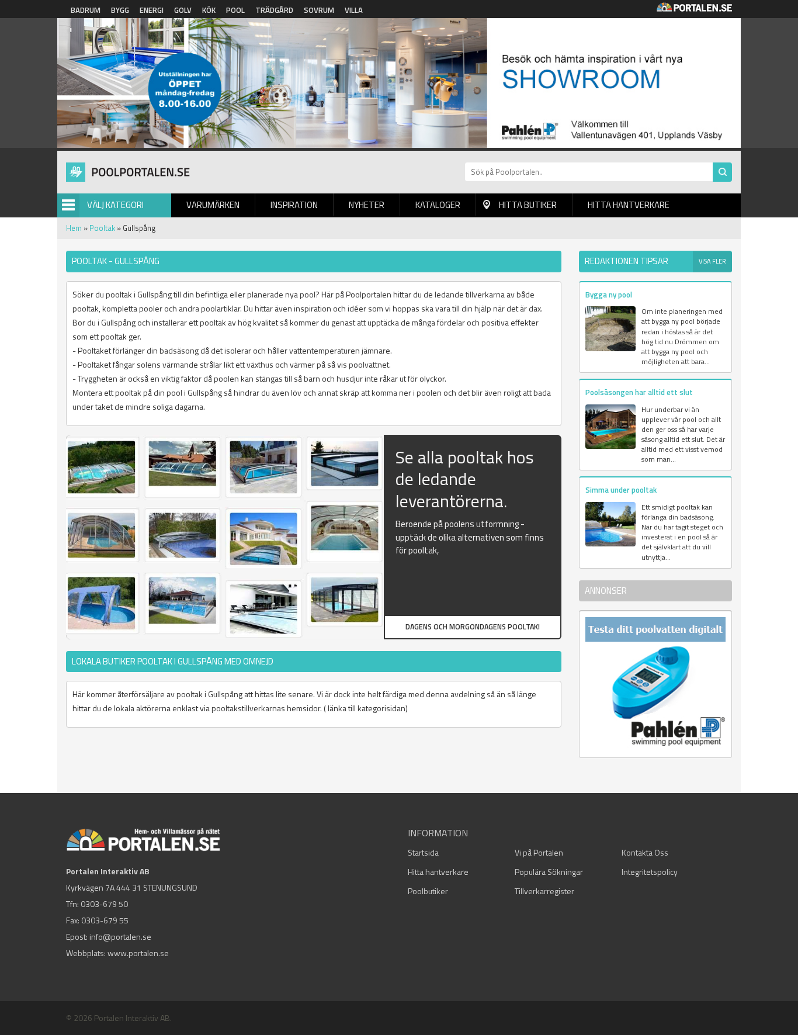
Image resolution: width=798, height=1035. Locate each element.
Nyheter (366, 205)
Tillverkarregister (544, 891)
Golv (183, 10)
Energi (152, 10)
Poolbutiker (428, 891)
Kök (209, 10)
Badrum (85, 10)
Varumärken (213, 205)
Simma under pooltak (621, 490)
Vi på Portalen (539, 852)
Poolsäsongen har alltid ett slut (639, 392)
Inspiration (294, 205)
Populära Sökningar (549, 872)
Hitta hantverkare (628, 205)
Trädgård (274, 10)
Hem (74, 228)
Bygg (120, 10)
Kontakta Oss (645, 852)
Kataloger (437, 205)
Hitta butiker (528, 205)
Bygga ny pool (608, 294)
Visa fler (712, 261)
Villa (354, 10)
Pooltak (102, 228)
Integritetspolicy (650, 872)
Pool (235, 10)
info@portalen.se (120, 936)
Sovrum (319, 10)
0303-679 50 (104, 904)
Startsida (423, 852)
